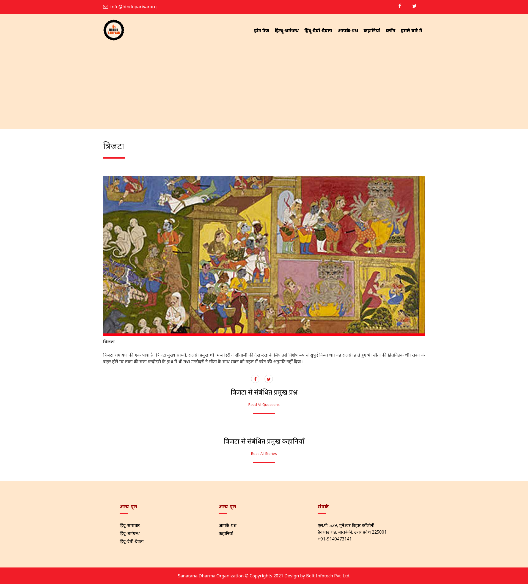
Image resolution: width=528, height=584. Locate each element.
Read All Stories (264, 453)
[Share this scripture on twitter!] (269, 379)
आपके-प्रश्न (348, 30)
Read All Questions (264, 404)
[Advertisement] (264, 87)
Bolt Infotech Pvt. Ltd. (328, 576)
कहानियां (372, 30)
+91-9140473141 (335, 539)
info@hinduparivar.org (133, 7)
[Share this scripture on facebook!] (255, 379)
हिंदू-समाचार (130, 525)
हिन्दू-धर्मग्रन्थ (287, 30)
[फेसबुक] (399, 6)
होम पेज (261, 30)
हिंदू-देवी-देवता (318, 30)
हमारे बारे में (411, 30)
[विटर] (414, 6)
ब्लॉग (390, 30)
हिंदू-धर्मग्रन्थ (130, 533)
